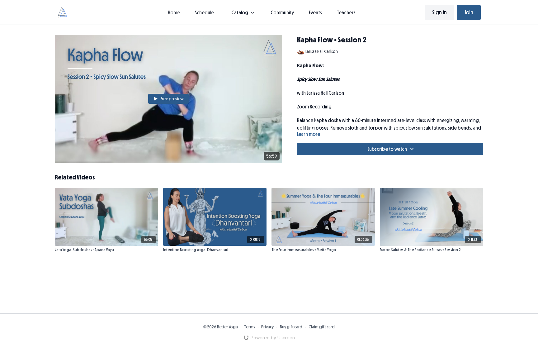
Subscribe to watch (387, 148)
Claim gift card (322, 327)
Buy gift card (291, 327)
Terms (249, 327)
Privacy (267, 327)
